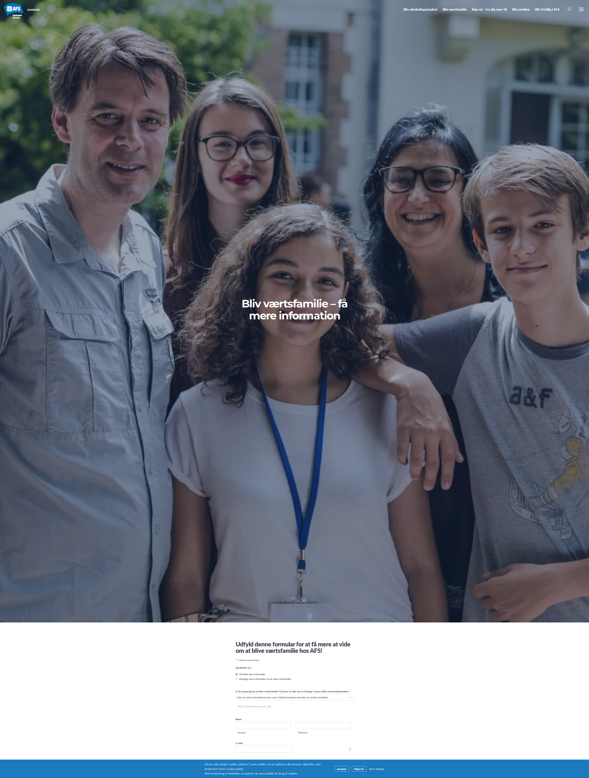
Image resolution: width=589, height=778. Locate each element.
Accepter (341, 768)
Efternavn (303, 732)
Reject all (359, 768)
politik (235, 769)
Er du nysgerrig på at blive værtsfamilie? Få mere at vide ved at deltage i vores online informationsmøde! (293, 691)
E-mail (240, 743)
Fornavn (242, 732)
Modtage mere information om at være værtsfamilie (265, 679)
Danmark (13, 10)
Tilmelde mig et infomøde (252, 674)
